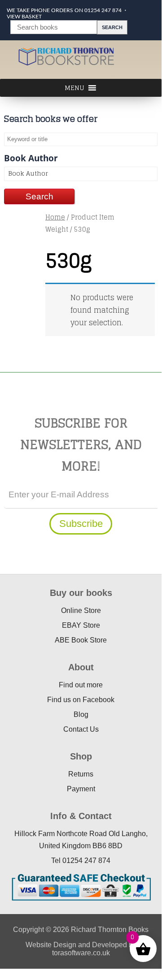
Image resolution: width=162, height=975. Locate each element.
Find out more (81, 685)
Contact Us (81, 729)
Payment (81, 789)
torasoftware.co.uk (81, 953)
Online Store (81, 610)
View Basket (24, 16)
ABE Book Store (81, 640)
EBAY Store (81, 625)
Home (55, 217)
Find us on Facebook (80, 699)
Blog (81, 714)
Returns (80, 774)
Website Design (51, 945)
